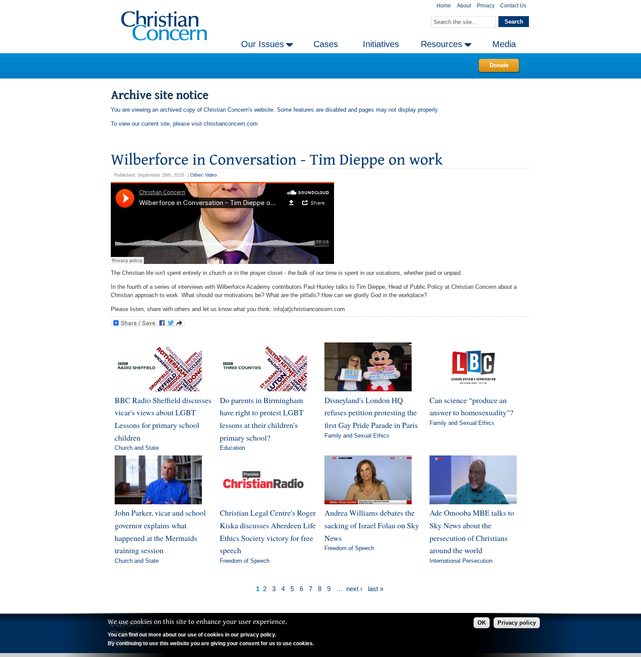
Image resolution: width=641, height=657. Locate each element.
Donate (499, 65)
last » (375, 588)
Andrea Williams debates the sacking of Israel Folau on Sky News (371, 525)
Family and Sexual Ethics (356, 435)
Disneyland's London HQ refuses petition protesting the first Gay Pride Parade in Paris (371, 412)
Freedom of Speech (244, 561)
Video (211, 175)
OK (481, 622)
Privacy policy (517, 622)
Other (196, 175)
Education (232, 448)
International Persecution (461, 561)
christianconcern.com (231, 123)
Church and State (137, 448)
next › (354, 588)
